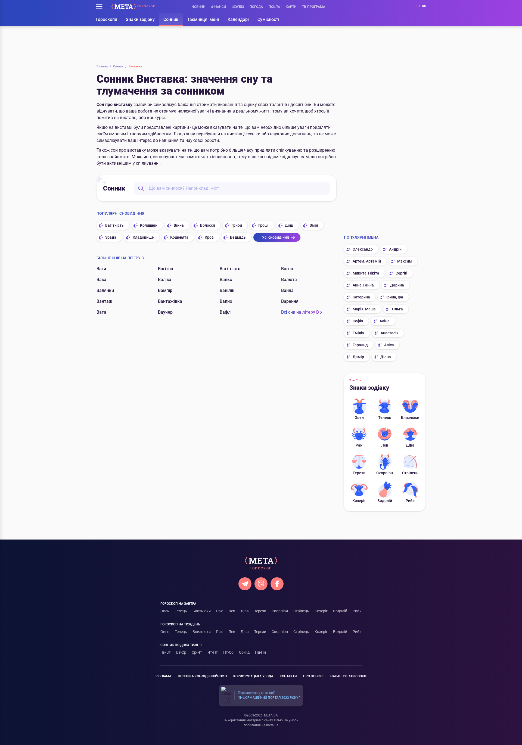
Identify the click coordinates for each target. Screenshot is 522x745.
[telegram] (244, 583)
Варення (290, 301)
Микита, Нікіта (366, 273)
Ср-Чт (197, 652)
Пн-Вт (165, 652)
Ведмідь (238, 237)
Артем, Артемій (367, 261)
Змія (314, 225)
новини (198, 7)
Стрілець (410, 473)
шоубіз (238, 7)
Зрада (110, 237)
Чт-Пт (212, 652)
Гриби (236, 225)
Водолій (384, 500)
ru (424, 6)
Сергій (401, 273)
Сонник (170, 19)
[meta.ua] (123, 6)
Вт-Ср (181, 652)
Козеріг (359, 500)
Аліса (389, 345)
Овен (359, 417)
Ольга (397, 309)
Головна (104, 66)
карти (291, 7)
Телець (384, 417)
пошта (274, 7)
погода (256, 7)
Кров (209, 237)
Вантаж (104, 301)
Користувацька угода (253, 676)
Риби (410, 500)
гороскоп (146, 6)
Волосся (207, 225)
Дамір (358, 357)
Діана (385, 357)
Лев (384, 445)
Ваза (101, 279)
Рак (359, 445)
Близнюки (410, 417)
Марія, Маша (364, 309)
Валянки (105, 290)
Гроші (263, 225)
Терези (359, 473)
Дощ (289, 225)
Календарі (238, 19)
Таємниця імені (203, 19)
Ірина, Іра (394, 297)
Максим (404, 261)
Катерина (361, 297)
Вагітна (165, 268)
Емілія (358, 333)
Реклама (163, 676)
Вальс (226, 279)
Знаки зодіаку (140, 19)
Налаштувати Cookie (348, 676)
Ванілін (227, 290)
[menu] (99, 6)
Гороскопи (106, 19)
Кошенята (179, 237)
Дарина (397, 285)
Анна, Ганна (363, 285)
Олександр (363, 249)
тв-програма (313, 7)
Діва (410, 445)
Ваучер (165, 312)
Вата (101, 312)
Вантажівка (170, 301)
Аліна (385, 321)
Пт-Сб (228, 652)
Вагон (287, 268)
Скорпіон (384, 473)
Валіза (164, 279)
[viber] (261, 583)
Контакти (288, 676)
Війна (179, 225)
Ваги (101, 268)
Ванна (287, 290)
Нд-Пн (260, 652)
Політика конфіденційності (202, 676)
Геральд (360, 345)
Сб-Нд (244, 652)
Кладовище (143, 237)
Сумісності (268, 19)
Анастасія (390, 333)
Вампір (165, 290)
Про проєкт (313, 676)
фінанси (218, 7)
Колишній (148, 225)
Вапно (226, 301)
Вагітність (114, 225)
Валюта (289, 279)
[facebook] (277, 583)
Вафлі (226, 312)
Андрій (395, 249)
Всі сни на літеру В (300, 312)
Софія (358, 321)
